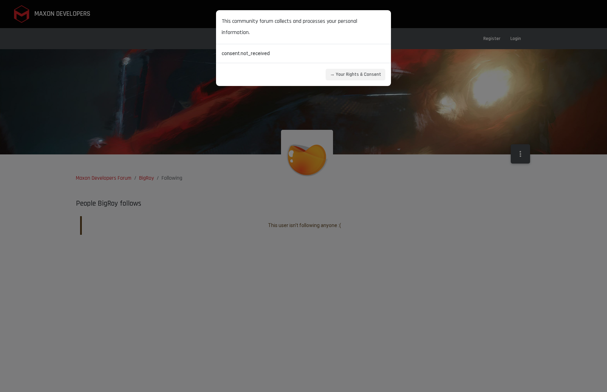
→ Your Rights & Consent (355, 74)
